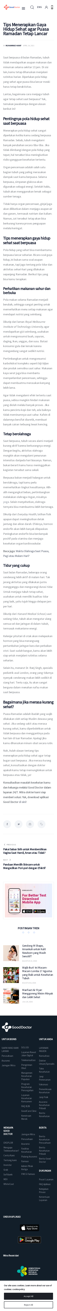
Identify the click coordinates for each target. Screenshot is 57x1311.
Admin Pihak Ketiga (27, 1168)
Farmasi (24, 1161)
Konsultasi (44, 1055)
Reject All (28, 1304)
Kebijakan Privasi (43, 1190)
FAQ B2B (25, 1106)
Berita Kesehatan (44, 1115)
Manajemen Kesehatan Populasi (26, 1076)
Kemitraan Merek (26, 1117)
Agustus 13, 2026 (29, 961)
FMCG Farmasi (28, 1174)
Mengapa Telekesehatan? (11, 1149)
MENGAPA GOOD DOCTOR (8, 1130)
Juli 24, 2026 (27, 1001)
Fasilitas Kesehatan (26, 1150)
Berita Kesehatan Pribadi (44, 1150)
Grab (5, 1169)
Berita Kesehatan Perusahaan (45, 1139)
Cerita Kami (9, 1155)
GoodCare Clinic (29, 1110)
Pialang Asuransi (29, 1156)
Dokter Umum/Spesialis (46, 1062)
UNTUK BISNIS (9, 1039)
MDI (5, 1179)
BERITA (42, 1127)
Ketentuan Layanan (44, 1198)
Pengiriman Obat (26, 1066)
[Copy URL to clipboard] (41, 824)
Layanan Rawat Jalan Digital (28, 1054)
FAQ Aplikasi (45, 1184)
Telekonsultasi (28, 1060)
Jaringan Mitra (8, 1065)
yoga (6, 502)
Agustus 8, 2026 (29, 983)
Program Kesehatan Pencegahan (27, 1087)
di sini (22, 802)
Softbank (8, 1174)
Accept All (28, 1296)
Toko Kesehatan (44, 1070)
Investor (7, 1164)
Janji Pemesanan (44, 1078)
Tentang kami (10, 1160)
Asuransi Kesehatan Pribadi (44, 1105)
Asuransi (6, 1060)
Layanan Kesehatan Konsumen (26, 1098)
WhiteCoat (8, 1184)
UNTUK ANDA (46, 1039)
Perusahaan (7, 1055)
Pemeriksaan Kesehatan (45, 1091)
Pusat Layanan (46, 1179)
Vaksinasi (43, 1084)
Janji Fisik (43, 1097)
